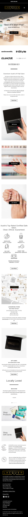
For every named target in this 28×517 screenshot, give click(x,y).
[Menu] (24, 7)
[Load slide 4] (16, 402)
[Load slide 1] (12, 402)
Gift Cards (14, 124)
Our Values (14, 202)
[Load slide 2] (13, 402)
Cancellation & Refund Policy (9, 491)
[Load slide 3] (14, 402)
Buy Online (14, 374)
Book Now (14, 100)
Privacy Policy (6, 494)
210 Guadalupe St (10, 310)
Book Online (14, 1)
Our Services (14, 163)
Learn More (14, 268)
